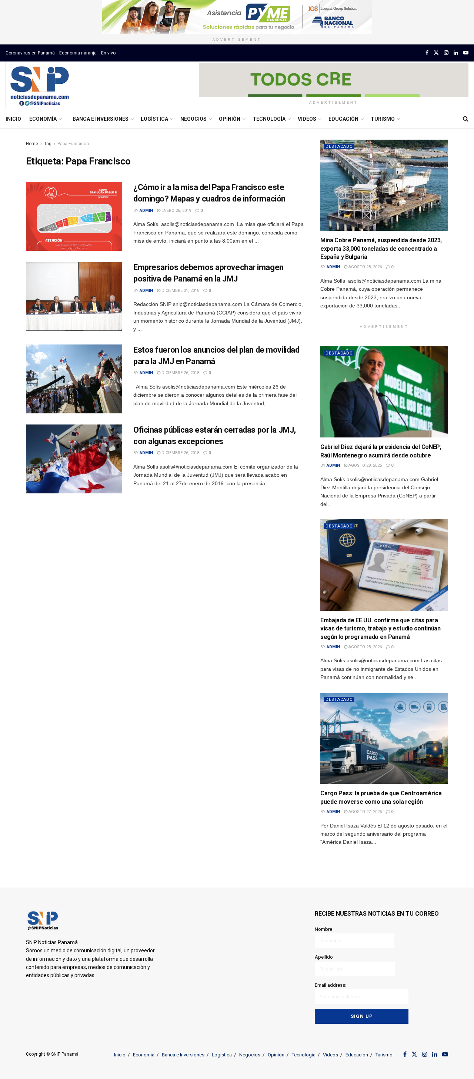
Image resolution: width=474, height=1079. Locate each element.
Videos (307, 119)
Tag (47, 143)
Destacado (339, 146)
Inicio (13, 119)
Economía (43, 119)
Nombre (323, 929)
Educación (343, 119)
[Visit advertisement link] (237, 17)
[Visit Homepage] (39, 85)
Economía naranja (78, 53)
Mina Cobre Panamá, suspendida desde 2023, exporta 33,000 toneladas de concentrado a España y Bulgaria (381, 248)
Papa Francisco (73, 143)
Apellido (324, 957)
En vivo (108, 53)
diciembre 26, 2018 (179, 372)
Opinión (229, 119)
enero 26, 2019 (175, 210)
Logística (154, 119)
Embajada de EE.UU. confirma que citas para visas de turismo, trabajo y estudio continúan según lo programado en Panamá (380, 628)
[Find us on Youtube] (465, 52)
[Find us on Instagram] (446, 52)
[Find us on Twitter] (436, 52)
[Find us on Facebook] (426, 52)
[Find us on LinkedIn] (456, 52)
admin (146, 210)
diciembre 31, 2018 (179, 290)
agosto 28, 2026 (364, 266)
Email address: (330, 985)
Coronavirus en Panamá (30, 53)
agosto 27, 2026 (364, 811)
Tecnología (269, 119)
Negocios (193, 119)
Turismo (383, 119)
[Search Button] (465, 119)
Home (32, 143)
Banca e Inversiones (100, 119)
